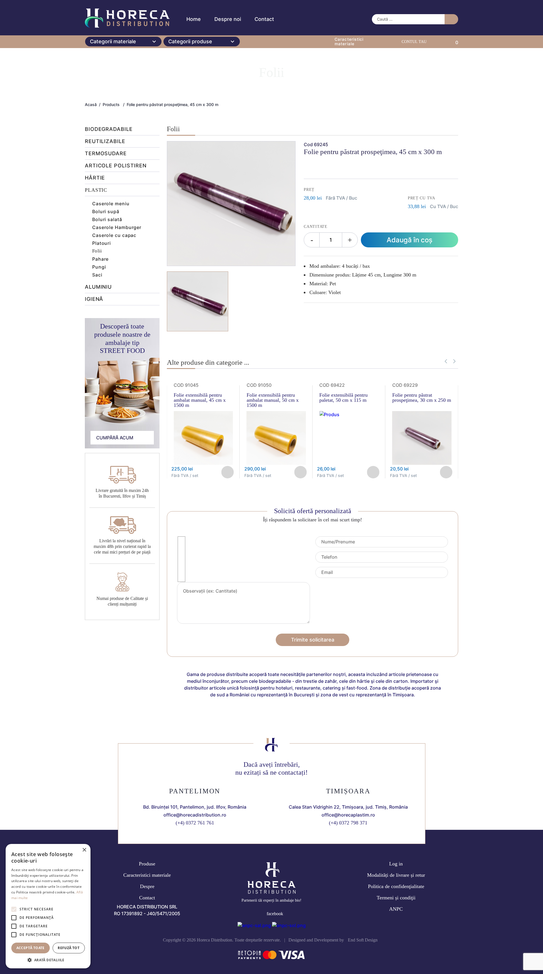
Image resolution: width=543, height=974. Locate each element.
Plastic (96, 190)
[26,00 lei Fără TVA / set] (329, 414)
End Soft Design (363, 940)
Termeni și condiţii (396, 897)
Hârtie (95, 178)
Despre (147, 886)
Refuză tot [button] (68, 947)
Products (111, 104)
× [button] (84, 850)
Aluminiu (98, 287)
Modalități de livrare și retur (396, 875)
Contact (264, 19)
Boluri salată (107, 219)
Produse (147, 864)
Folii (97, 251)
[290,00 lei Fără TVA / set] (276, 463)
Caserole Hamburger (116, 227)
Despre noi (227, 19)
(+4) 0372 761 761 (195, 823)
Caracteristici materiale (147, 875)
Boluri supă (105, 211)
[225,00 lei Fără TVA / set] (203, 463)
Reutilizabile (105, 141)
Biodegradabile (109, 129)
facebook (275, 913)
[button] (454, 361)
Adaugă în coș (409, 240)
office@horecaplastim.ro (348, 815)
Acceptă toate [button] (30, 947)
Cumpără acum (114, 437)
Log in (396, 864)
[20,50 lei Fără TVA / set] (422, 463)
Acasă (91, 104)
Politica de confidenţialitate (396, 886)
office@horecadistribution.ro (194, 815)
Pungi (99, 267)
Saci (97, 275)
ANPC (396, 909)
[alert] (48, 906)
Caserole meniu (111, 203)
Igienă (94, 299)
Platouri (101, 243)
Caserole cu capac (114, 235)
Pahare (100, 259)
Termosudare (106, 153)
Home (193, 19)
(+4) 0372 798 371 (348, 823)
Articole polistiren (115, 166)
